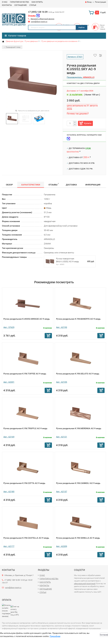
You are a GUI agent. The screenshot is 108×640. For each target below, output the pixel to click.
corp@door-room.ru (39, 21)
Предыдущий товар (12, 47)
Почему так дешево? (78, 113)
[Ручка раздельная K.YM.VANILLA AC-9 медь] (80, 522)
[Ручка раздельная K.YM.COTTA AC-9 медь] (27, 467)
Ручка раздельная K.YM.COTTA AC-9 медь (24, 483)
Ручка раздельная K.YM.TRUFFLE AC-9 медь (25, 428)
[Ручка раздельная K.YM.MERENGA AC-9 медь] (80, 413)
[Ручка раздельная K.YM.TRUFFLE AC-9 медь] (27, 413)
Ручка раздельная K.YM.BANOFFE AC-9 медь (78, 319)
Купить (87, 123)
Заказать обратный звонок (42, 19)
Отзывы (32, 15)
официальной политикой (84, 583)
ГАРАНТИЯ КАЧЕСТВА (19, 2)
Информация (92, 184)
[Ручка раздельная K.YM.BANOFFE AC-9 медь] (80, 303)
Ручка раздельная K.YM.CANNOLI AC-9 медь (78, 483)
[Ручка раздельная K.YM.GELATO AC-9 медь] (80, 358)
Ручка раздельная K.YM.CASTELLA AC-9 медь (26, 538)
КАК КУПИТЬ (37, 2)
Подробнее (55, 636)
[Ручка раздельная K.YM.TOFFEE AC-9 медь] (27, 358)
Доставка (71, 184)
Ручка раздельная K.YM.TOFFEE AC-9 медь (24, 373)
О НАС (4, 2)
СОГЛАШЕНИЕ (20, 5)
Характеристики (30, 184)
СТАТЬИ (32, 5)
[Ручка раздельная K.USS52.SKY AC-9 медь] (12, 118)
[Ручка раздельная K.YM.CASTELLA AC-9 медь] (27, 522)
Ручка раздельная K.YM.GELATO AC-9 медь (77, 373)
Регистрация (100, 2)
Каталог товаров (17, 35)
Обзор (9, 184)
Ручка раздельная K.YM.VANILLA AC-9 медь (78, 538)
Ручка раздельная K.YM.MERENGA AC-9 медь (78, 428)
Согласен (104, 635)
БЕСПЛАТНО (73, 151)
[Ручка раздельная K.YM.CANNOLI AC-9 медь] (80, 467)
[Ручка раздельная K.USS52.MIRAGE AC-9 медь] (27, 303)
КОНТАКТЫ (7, 5)
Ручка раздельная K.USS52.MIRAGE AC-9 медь (26, 319)
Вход (89, 2)
